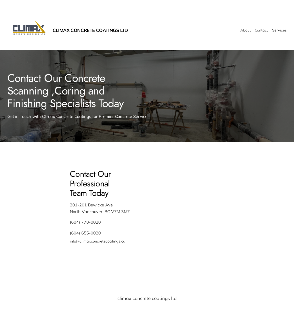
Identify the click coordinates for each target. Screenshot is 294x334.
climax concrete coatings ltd (90, 30)
